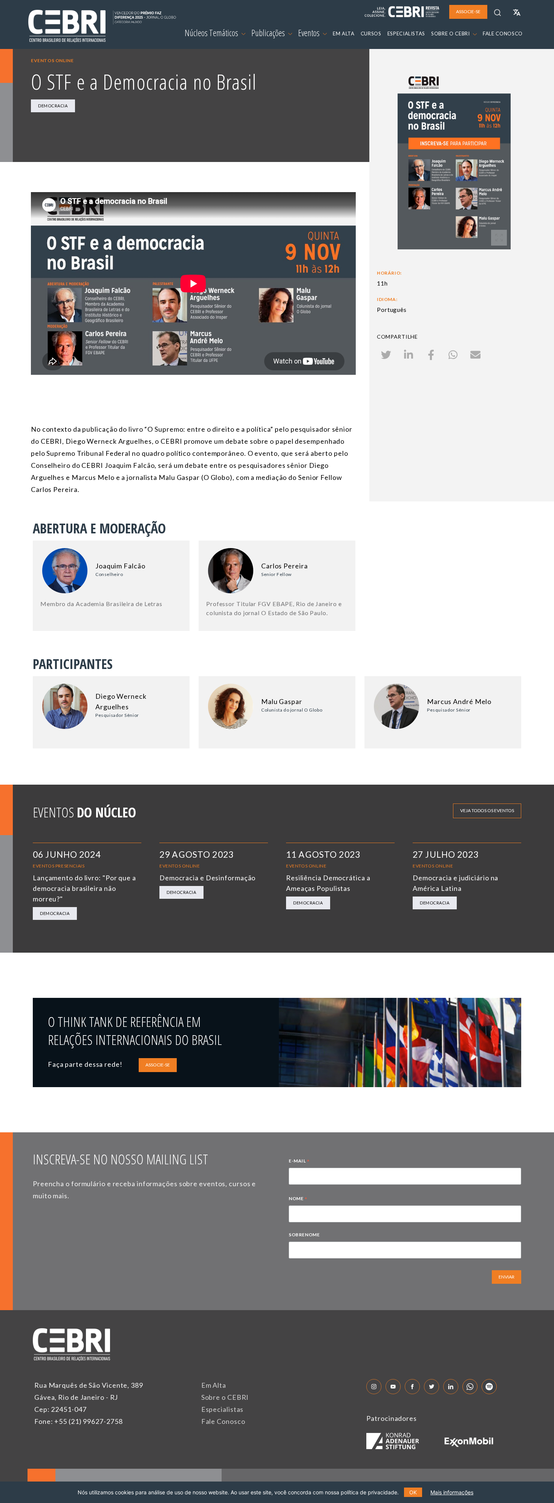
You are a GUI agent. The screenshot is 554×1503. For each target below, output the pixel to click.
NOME (298, 1199)
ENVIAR (506, 1277)
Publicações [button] (268, 33)
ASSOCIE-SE (157, 1065)
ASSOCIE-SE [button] (468, 11)
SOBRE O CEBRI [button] (451, 34)
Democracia (53, 105)
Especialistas (222, 1409)
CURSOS (371, 34)
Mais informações (451, 1492)
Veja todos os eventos (487, 810)
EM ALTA (344, 34)
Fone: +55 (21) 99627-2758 (78, 1421)
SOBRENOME (304, 1234)
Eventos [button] (309, 33)
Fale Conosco (223, 1421)
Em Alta (213, 1385)
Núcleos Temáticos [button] (212, 33)
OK (413, 1492)
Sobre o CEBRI (225, 1397)
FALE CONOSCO (503, 34)
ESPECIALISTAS (406, 34)
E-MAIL (299, 1162)
